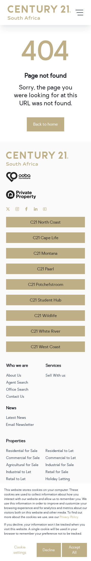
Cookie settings (19, 550)
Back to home (45, 124)
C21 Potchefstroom (45, 284)
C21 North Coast (45, 222)
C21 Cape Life (45, 238)
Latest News (16, 417)
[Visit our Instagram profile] (17, 209)
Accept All (74, 550)
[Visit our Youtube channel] (45, 209)
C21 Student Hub (45, 300)
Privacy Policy (69, 517)
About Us (13, 375)
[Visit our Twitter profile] (8, 209)
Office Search (17, 389)
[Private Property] (45, 194)
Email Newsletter (20, 424)
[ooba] (45, 177)
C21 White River (45, 331)
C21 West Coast (45, 347)
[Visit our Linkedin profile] (36, 209)
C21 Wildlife (45, 316)
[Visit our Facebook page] (26, 209)
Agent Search (17, 382)
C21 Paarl (45, 269)
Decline (49, 550)
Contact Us (15, 396)
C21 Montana (45, 253)
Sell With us (55, 375)
